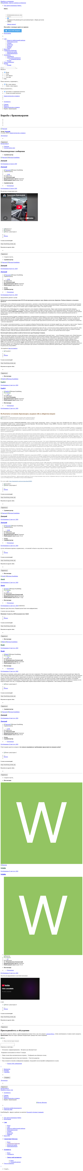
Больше (9, 47)
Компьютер (7, 1069)
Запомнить (10, 20)
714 (8, 657)
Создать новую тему (9, 148)
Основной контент (15, 59)
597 (8, 591)
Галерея (9, 43)
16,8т (8, 174)
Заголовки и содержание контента (15, 91)
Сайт (5, 39)
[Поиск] (16, 68)
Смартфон (7, 1072)
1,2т (8, 394)
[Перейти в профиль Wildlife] (41, 863)
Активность (7, 55)
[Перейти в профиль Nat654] (3, 379)
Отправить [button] (7, 1077)
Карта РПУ (7, 49)
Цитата (6, 236)
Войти (9, 21)
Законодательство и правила (17, 133)
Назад (8, 1125)
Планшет (6, 1070)
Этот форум (9, 75)
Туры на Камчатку (9, 62)
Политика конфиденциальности (13, 1108)
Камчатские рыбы (12, 52)
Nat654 (3, 388)
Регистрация (7, 33)
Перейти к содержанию (7, 1)
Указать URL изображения (14, 1063)
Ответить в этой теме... (7, 1047)
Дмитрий (7, 131)
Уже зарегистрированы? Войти (13, 5)
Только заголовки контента (13, 93)
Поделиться (4, 135)
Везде (7, 72)
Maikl (3, 651)
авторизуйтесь (50, 1034)
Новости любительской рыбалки (16, 40)
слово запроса (12, 86)
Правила (9, 46)
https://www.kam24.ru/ (13, 348)
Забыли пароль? (11, 24)
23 (7, 959)
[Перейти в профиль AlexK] (3, 576)
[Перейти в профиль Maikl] (3, 641)
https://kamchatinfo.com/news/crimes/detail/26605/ (20, 481)
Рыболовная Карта (12, 53)
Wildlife (3, 874)
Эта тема (8, 77)
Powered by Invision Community (35, 1112)
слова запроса (11, 84)
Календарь (10, 44)
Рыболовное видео (12, 41)
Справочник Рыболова (10, 50)
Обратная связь (8, 1109)
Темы (7, 74)
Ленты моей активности (14, 57)
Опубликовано (9, 163)
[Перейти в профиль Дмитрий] (4, 128)
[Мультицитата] (4, 354)
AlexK (3, 585)
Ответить (6, 146)
